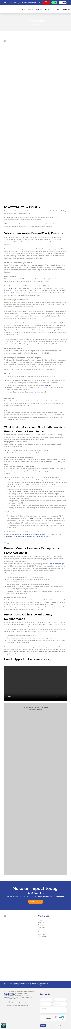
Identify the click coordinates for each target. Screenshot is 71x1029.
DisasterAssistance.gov (13, 288)
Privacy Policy (18, 985)
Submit (43, 1025)
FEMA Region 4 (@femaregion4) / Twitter (19, 536)
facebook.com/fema (43, 536)
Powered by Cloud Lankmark (59, 1028)
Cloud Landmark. (9, 985)
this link (47, 385)
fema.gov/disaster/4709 (38, 534)
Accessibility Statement (40, 985)
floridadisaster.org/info (20, 534)
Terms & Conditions (28, 985)
